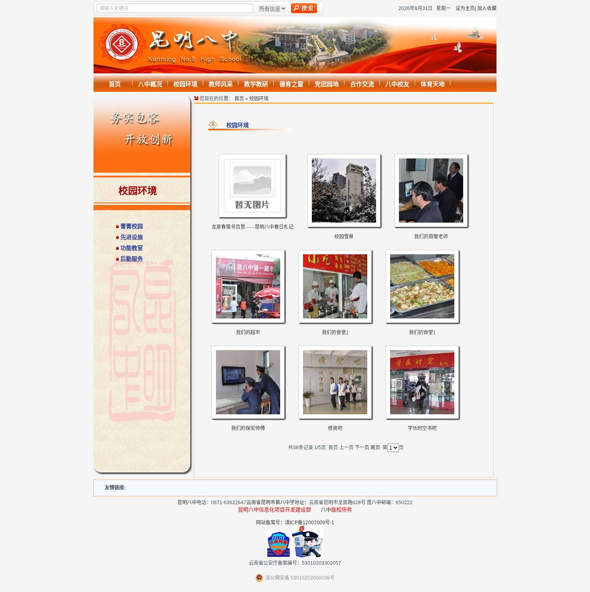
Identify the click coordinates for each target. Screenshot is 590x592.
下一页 (362, 447)
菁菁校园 (131, 226)
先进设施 (131, 237)
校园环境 (259, 98)
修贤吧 (335, 428)
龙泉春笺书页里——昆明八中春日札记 (252, 227)
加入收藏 (486, 8)
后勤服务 (131, 258)
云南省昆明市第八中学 (270, 502)
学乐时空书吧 (422, 428)
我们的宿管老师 (431, 236)
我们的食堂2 (335, 332)
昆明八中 (187, 502)
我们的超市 (248, 332)
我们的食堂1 (422, 332)
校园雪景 (344, 236)
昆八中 (374, 502)
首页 (239, 98)
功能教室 (131, 248)
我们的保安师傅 (248, 428)
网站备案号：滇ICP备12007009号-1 (295, 522)
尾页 (375, 447)
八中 (326, 510)
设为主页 (465, 8)
